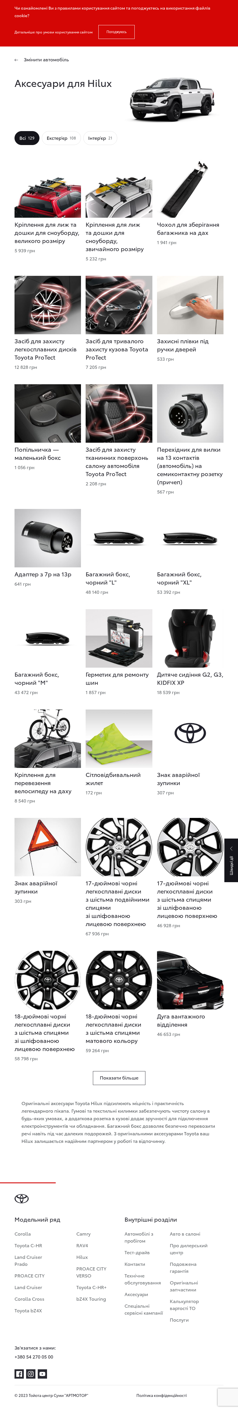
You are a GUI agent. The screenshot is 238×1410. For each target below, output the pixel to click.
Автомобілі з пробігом (139, 1237)
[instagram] (30, 1374)
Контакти (135, 1263)
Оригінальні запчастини (184, 1286)
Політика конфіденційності (161, 1395)
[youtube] (42, 1374)
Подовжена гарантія (183, 1267)
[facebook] (19, 1374)
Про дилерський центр (189, 1248)
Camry (83, 1233)
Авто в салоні (185, 1233)
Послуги (179, 1319)
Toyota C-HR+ (91, 1287)
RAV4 (82, 1245)
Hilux (82, 1256)
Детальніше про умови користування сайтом (54, 31)
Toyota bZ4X (28, 1310)
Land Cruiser (28, 1287)
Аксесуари (136, 1294)
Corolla (23, 1233)
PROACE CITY (29, 1275)
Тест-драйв (137, 1252)
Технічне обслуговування (143, 1279)
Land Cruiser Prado (28, 1260)
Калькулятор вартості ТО (184, 1304)
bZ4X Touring (91, 1298)
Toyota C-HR (28, 1245)
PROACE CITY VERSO (91, 1272)
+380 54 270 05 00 (34, 1356)
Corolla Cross (29, 1298)
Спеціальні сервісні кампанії (144, 1309)
